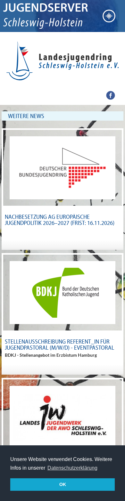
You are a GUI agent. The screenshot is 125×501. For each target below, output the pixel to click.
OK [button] (62, 484)
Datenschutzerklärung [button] (72, 468)
